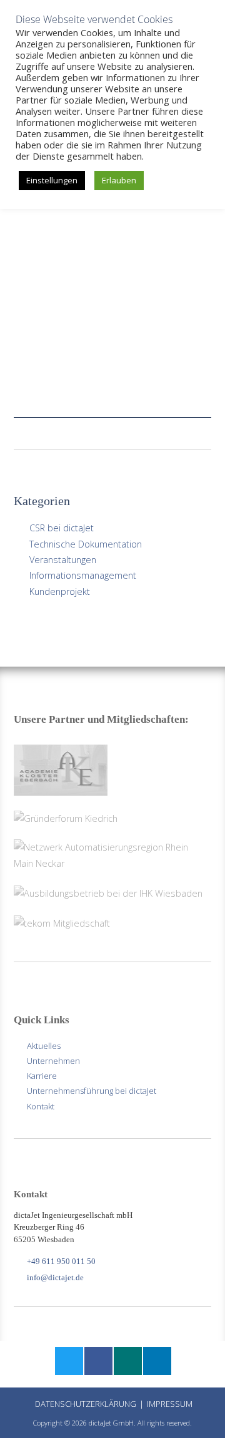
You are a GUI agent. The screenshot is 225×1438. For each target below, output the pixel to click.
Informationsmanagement (82, 575)
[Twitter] (68, 1362)
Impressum (169, 1403)
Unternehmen (53, 1060)
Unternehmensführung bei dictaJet (91, 1090)
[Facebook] (97, 1362)
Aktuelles (44, 1045)
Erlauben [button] (119, 180)
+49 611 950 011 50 (61, 1261)
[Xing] (127, 1362)
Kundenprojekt (59, 591)
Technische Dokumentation (85, 544)
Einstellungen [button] (52, 180)
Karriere (42, 1075)
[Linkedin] (156, 1362)
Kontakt (40, 1106)
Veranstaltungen (62, 560)
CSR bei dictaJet (61, 528)
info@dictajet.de (55, 1277)
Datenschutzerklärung (85, 1403)
